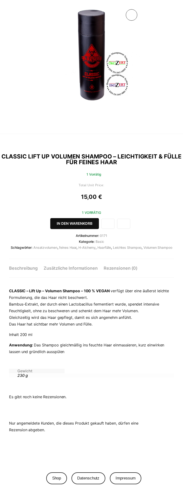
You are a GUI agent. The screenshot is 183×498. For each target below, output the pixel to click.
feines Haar (67, 247)
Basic (100, 241)
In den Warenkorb (74, 223)
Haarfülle (104, 247)
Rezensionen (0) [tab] (121, 268)
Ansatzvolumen (45, 247)
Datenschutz (88, 478)
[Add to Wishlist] (108, 224)
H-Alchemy (87, 247)
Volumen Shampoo (157, 247)
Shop (56, 478)
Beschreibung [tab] (23, 268)
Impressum (125, 478)
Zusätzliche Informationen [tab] (71, 268)
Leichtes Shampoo (127, 247)
